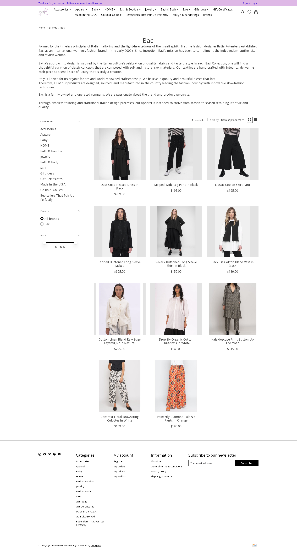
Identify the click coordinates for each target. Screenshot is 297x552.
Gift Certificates (223, 9)
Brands (207, 15)
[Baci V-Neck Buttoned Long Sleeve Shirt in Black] (176, 231)
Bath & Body (49, 162)
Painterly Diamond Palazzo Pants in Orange (176, 418)
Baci (47, 224)
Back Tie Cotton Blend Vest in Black (233, 264)
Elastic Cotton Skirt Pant (232, 185)
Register (118, 461)
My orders (119, 466)
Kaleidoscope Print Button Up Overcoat (232, 341)
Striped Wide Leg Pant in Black (176, 185)
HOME (44, 145)
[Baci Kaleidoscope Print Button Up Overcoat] (232, 309)
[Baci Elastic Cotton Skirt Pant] (232, 154)
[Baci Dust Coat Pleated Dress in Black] (120, 154)
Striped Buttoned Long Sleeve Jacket (120, 264)
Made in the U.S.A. (86, 15)
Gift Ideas (47, 173)
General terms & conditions (166, 466)
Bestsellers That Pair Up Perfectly (147, 15)
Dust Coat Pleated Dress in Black (120, 186)
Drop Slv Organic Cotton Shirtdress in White (176, 341)
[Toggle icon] (242, 12)
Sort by (214, 120)
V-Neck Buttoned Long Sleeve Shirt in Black (176, 264)
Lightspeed (96, 545)
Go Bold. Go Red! (111, 15)
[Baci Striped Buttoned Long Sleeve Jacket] (120, 231)
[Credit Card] (254, 545)
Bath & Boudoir (51, 151)
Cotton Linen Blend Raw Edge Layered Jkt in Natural (120, 341)
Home (42, 27)
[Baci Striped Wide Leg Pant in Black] (176, 154)
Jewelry (45, 157)
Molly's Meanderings (186, 15)
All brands (52, 219)
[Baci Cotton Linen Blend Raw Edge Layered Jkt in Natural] (120, 309)
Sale (43, 168)
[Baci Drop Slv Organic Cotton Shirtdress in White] (176, 309)
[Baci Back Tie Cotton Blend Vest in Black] (232, 231)
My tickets (119, 471)
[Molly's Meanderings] (43, 12)
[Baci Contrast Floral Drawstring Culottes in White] (120, 386)
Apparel (45, 134)
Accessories (48, 129)
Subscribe (246, 463)
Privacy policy (158, 471)
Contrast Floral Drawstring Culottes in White (120, 418)
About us (156, 461)
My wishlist (119, 476)
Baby (43, 140)
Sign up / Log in (250, 3)
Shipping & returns (161, 476)
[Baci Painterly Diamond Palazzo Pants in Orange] (176, 386)
